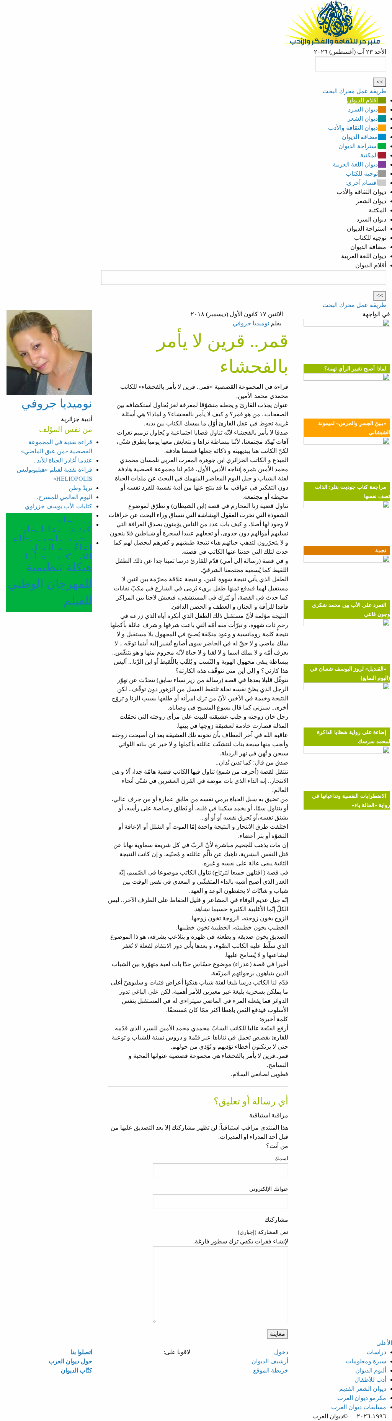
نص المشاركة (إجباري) (263, 1232)
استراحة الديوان (358, 146)
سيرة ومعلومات (366, 1361)
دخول (281, 1352)
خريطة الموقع (270, 1370)
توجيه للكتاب (362, 173)
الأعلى (384, 1343)
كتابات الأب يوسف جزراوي (58, 506)
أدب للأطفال (370, 1379)
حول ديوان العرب (70, 1361)
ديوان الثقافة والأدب (353, 127)
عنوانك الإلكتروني (268, 1189)
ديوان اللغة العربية (355, 164)
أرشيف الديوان (270, 1361)
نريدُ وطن (80, 488)
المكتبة (369, 155)
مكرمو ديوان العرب (361, 1398)
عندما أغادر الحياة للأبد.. (63, 460)
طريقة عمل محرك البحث (354, 91)
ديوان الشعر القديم (362, 1388)
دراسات (376, 1352)
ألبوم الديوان (370, 1370)
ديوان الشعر (363, 118)
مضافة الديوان (360, 137)
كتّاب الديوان (76, 1370)
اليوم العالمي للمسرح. (64, 497)
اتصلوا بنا (81, 1352)
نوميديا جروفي (251, 323)
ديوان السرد (363, 109)
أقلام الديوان (362, 100)
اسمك (281, 1158)
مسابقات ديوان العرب (358, 1407)
